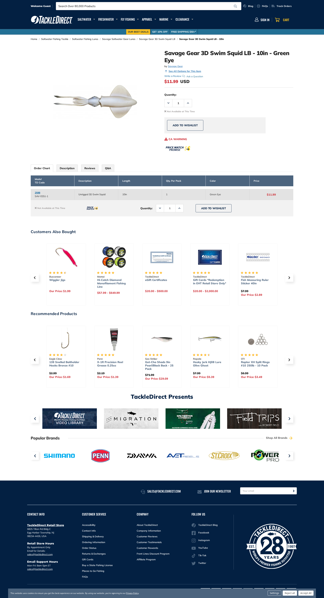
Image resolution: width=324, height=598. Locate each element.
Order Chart (42, 168)
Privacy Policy (132, 593)
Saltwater (84, 19)
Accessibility (89, 525)
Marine (163, 19)
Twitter (202, 563)
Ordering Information (93, 542)
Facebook (203, 532)
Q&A (108, 168)
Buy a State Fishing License (97, 565)
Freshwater (106, 19)
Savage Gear (175, 66)
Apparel (147, 19)
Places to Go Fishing (93, 570)
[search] (235, 6)
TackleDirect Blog (208, 525)
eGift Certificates (108, 280)
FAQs (85, 576)
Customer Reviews (147, 536)
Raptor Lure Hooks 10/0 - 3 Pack (263, 363)
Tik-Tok (202, 555)
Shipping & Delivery (93, 536)
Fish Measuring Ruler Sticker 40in (207, 281)
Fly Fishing (128, 19)
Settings (274, 593)
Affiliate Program (146, 559)
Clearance (182, 19)
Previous (35, 419)
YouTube (203, 547)
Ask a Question (194, 76)
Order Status (89, 547)
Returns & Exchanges (94, 553)
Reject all (290, 593)
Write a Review (172, 76)
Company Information (149, 530)
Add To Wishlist (185, 125)
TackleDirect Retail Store (45, 525)
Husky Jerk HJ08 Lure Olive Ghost (164, 363)
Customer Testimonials (149, 542)
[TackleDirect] (52, 19)
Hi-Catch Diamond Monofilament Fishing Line (64, 283)
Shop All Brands (277, 437)
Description (67, 168)
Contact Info (89, 530)
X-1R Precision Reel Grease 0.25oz (67, 363)
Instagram (204, 540)
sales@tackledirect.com (40, 554)
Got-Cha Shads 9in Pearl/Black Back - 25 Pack (116, 365)
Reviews (89, 168)
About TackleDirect (147, 525)
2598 (37, 192)
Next (289, 419)
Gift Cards (87, 559)
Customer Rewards (147, 547)
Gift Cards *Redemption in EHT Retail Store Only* (162, 281)
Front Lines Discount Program (153, 553)
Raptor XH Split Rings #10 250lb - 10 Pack (212, 363)
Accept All (306, 593)
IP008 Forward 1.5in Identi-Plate (254, 281)
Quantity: (170, 94)
